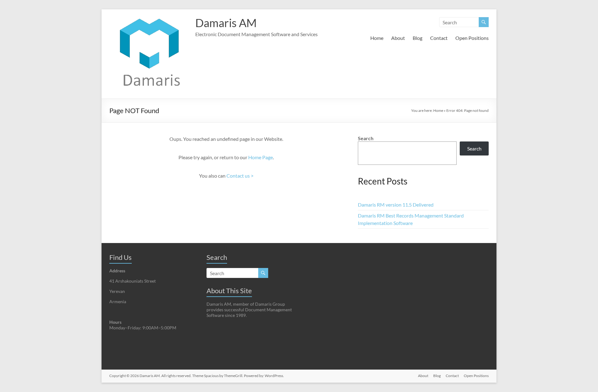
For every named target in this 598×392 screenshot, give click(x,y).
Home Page (260, 157)
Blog (417, 38)
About (398, 38)
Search (365, 138)
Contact (439, 38)
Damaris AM (226, 23)
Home (376, 38)
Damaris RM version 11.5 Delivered (396, 205)
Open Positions (472, 38)
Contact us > (240, 176)
